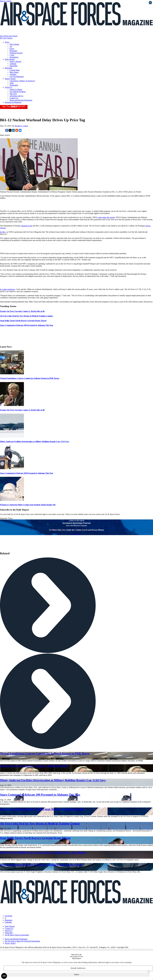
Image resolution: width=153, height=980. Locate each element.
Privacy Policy (10, 943)
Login (9, 36)
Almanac (13, 74)
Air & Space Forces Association (17, 935)
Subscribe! (14, 66)
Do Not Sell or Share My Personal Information (22, 941)
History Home (10, 79)
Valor (12, 83)
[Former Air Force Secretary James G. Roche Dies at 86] (12, 405)
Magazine (8, 68)
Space (12, 49)
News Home (14, 44)
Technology (14, 57)
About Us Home (16, 89)
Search (14, 36)
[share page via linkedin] (13, 131)
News (7, 42)
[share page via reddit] (16, 131)
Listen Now (76, 534)
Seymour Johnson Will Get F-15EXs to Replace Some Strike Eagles (41, 864)
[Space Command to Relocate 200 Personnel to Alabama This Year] (12, 468)
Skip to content (5, 1)
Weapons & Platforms (13, 102)
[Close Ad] (149, 971)
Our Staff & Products (18, 92)
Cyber (12, 55)
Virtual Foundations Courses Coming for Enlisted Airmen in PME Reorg (29, 378)
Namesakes (14, 85)
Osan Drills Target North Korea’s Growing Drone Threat (35, 838)
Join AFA (3, 36)
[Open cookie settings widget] (4, 976)
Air (11, 46)
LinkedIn (8, 922)
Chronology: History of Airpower (22, 81)
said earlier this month (106, 217)
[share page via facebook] (6, 131)
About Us (8, 87)
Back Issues (14, 72)
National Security (16, 53)
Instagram (8, 920)
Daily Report (10, 59)
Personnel (13, 51)
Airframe (13, 64)
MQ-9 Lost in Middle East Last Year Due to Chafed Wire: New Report (43, 852)
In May (2, 232)
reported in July (27, 226)
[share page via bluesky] (20, 131)
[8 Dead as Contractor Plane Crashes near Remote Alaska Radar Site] (12, 500)
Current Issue (15, 70)
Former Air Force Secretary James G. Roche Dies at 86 (22, 410)
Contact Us (14, 98)
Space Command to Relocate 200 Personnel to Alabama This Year (26, 473)
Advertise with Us (16, 96)
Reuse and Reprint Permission (21, 100)
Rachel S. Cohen (21, 126)
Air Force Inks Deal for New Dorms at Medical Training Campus (40, 823)
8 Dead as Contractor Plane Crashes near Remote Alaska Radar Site (28, 505)
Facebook (8, 916)
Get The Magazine (17, 77)
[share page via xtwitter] (10, 131)
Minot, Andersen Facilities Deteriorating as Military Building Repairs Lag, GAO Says (34, 441)
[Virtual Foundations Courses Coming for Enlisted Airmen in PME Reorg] (12, 374)
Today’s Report (15, 61)
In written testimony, (7, 289)
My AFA (3, 38)
